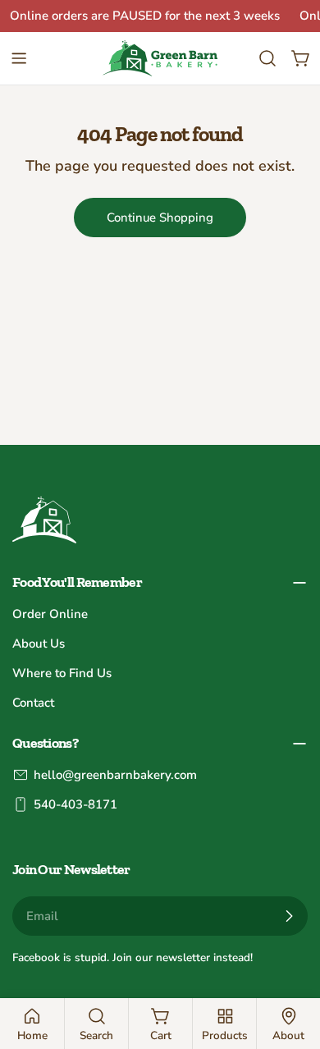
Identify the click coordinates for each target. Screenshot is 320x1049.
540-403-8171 (75, 804)
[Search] (267, 58)
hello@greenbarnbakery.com (115, 775)
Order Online (50, 614)
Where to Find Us (62, 673)
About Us (38, 643)
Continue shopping (160, 217)
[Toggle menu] (18, 58)
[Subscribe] (289, 916)
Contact (33, 702)
